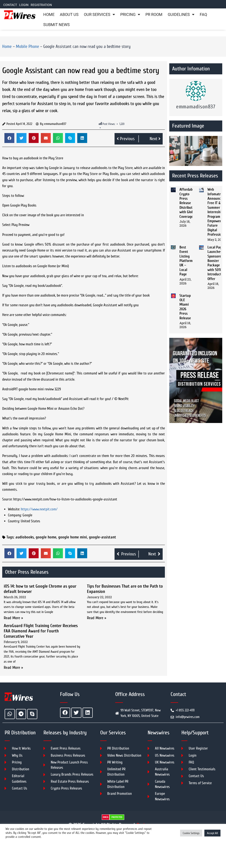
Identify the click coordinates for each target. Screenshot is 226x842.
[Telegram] (21, 714)
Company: (15, 515)
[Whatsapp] (10, 714)
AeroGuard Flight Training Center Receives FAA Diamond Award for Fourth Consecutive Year (41, 631)
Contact (10, 5)
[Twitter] (76, 713)
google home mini (72, 537)
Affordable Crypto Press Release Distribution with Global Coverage (188, 202)
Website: (14, 509)
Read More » (13, 618)
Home (49, 14)
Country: (14, 521)
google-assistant (102, 537)
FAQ (203, 14)
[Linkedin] (88, 713)
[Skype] (32, 714)
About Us (69, 14)
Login (23, 5)
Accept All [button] (212, 833)
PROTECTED (116, 817)
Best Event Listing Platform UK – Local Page (186, 260)
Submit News (56, 25)
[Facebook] (65, 713)
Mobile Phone (27, 46)
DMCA (105, 817)
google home (46, 537)
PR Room (153, 14)
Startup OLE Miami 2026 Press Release (185, 306)
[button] (9, 138)
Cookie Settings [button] (191, 833)
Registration (41, 5)
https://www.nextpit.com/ (39, 509)
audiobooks (24, 537)
